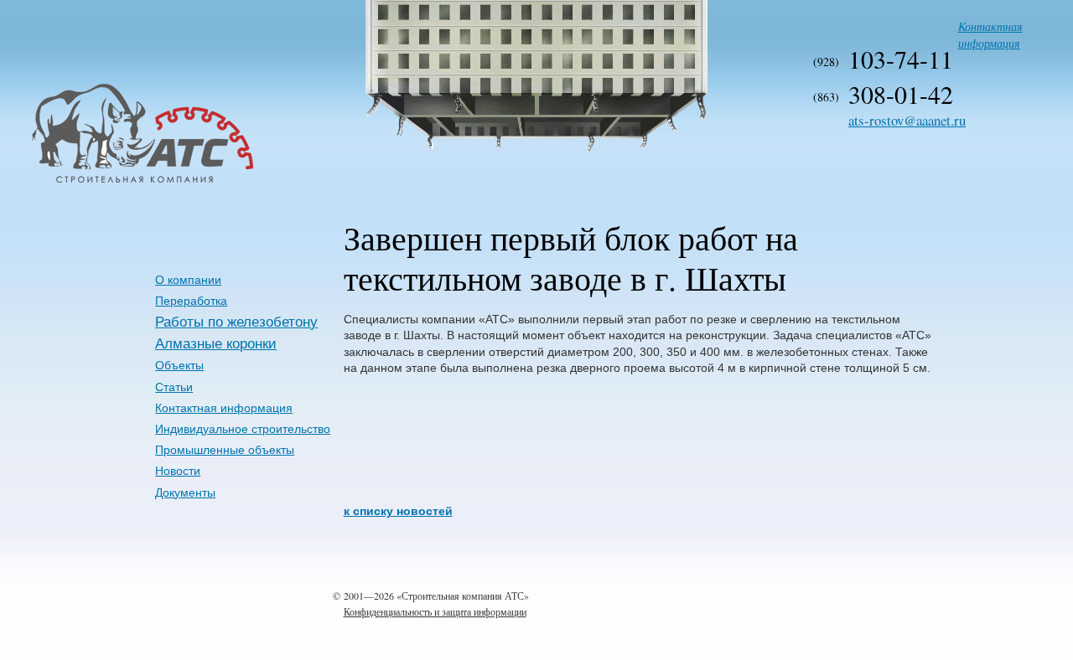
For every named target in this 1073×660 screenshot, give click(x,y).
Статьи (174, 387)
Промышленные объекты (224, 449)
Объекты (179, 365)
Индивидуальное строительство (242, 429)
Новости (177, 470)
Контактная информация (990, 34)
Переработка (191, 300)
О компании (188, 279)
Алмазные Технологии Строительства (84, 181)
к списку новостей (398, 511)
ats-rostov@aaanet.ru (907, 120)
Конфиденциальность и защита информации (435, 611)
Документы (185, 492)
